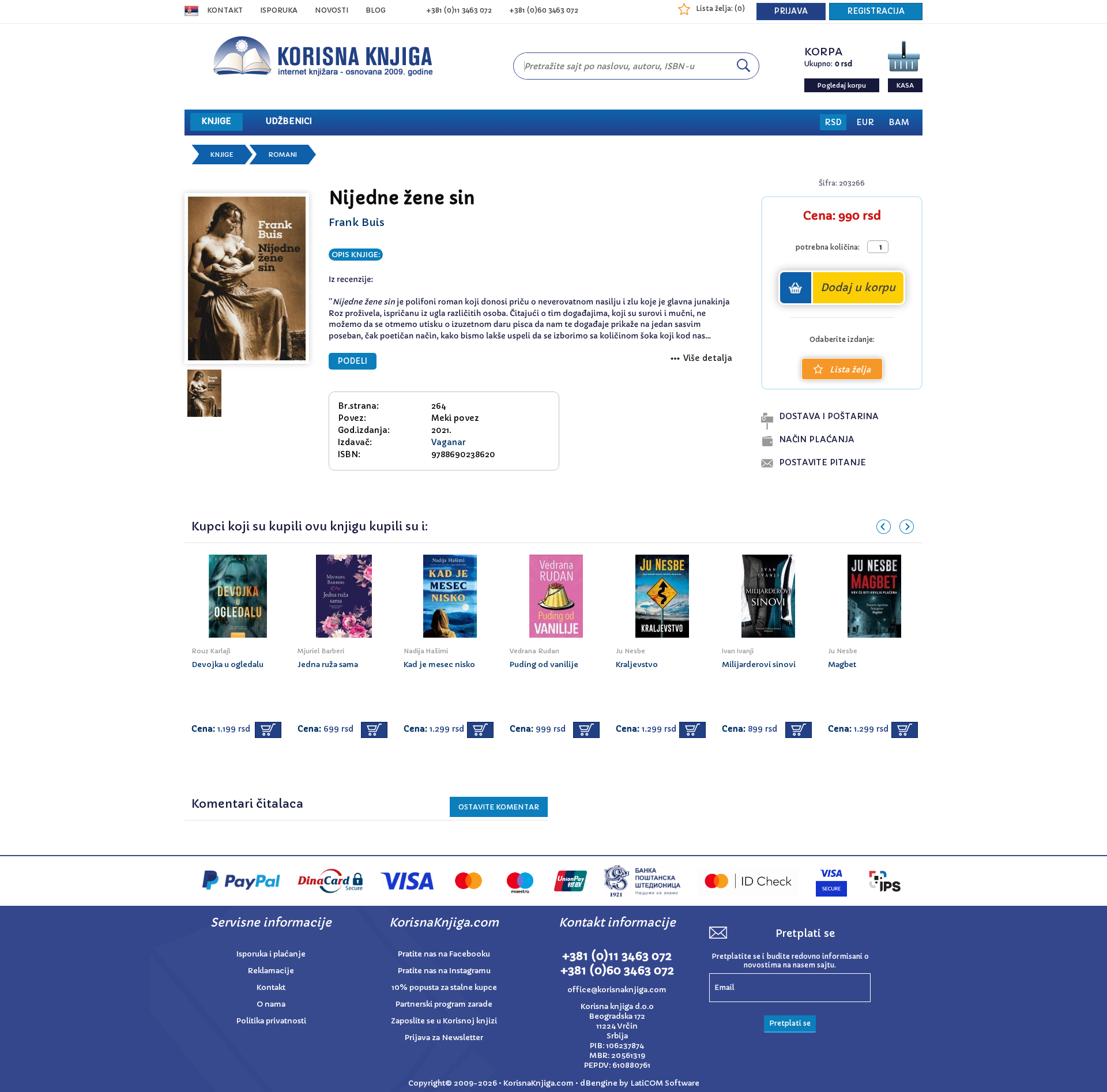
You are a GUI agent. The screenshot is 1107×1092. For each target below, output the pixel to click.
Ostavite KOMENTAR (498, 807)
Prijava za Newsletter (444, 1037)
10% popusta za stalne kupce (444, 987)
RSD (833, 122)
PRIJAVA (791, 11)
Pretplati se (790, 1023)
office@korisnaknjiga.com (617, 990)
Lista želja (850, 369)
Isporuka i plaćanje (271, 954)
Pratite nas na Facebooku (444, 954)
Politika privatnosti (271, 1021)
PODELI (352, 361)
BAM (898, 122)
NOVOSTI (331, 10)
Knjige (222, 154)
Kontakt (225, 10)
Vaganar (448, 442)
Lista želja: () (720, 8)
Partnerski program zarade (444, 1004)
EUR (865, 122)
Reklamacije (271, 971)
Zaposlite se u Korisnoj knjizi (444, 1021)
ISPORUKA (279, 10)
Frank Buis (357, 222)
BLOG (376, 10)
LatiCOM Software (664, 1083)
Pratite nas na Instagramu (444, 971)
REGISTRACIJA (876, 11)
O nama (271, 1004)
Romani (282, 154)
